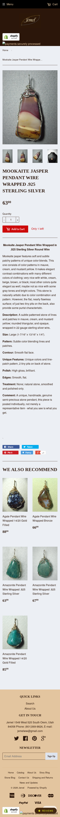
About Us (30, 708)
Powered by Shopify (37, 787)
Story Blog (45, 772)
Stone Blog (9, 777)
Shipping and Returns (42, 777)
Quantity (6, 213)
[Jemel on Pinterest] (34, 739)
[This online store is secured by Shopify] (11, 39)
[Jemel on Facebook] (25, 739)
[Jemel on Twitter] (16, 739)
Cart (55, 4)
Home (5, 50)
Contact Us (23, 777)
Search (30, 703)
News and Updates (29, 782)
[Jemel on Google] (43, 739)
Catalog (20, 772)
